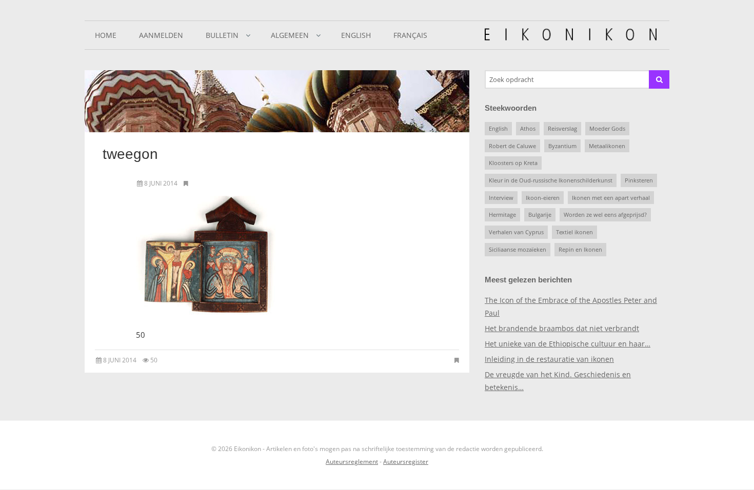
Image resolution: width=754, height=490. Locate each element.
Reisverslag (562, 128)
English (356, 35)
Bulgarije (539, 214)
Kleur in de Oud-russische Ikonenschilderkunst (550, 180)
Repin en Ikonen (580, 249)
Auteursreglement (352, 461)
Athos (527, 128)
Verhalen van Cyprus (516, 232)
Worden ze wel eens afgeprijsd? (605, 214)
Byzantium (562, 146)
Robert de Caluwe (512, 146)
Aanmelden (161, 35)
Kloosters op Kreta (513, 163)
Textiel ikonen (574, 232)
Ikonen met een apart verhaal (611, 197)
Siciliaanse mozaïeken (517, 249)
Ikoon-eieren (543, 197)
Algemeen (290, 35)
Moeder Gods (607, 128)
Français (410, 35)
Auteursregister (405, 461)
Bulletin (222, 35)
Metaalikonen (607, 146)
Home (105, 35)
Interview (501, 197)
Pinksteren (639, 180)
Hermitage (502, 214)
